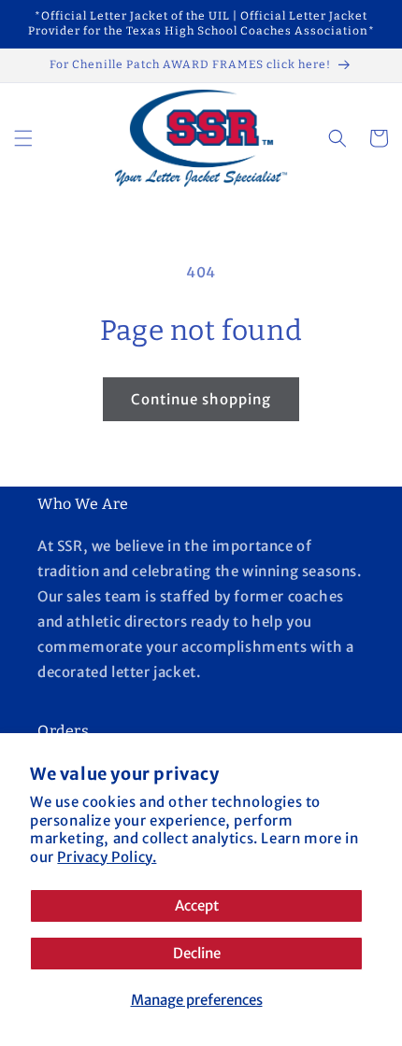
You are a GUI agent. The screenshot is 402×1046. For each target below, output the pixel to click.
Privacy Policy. (106, 857)
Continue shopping (201, 399)
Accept (197, 905)
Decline (197, 953)
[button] (23, 138)
